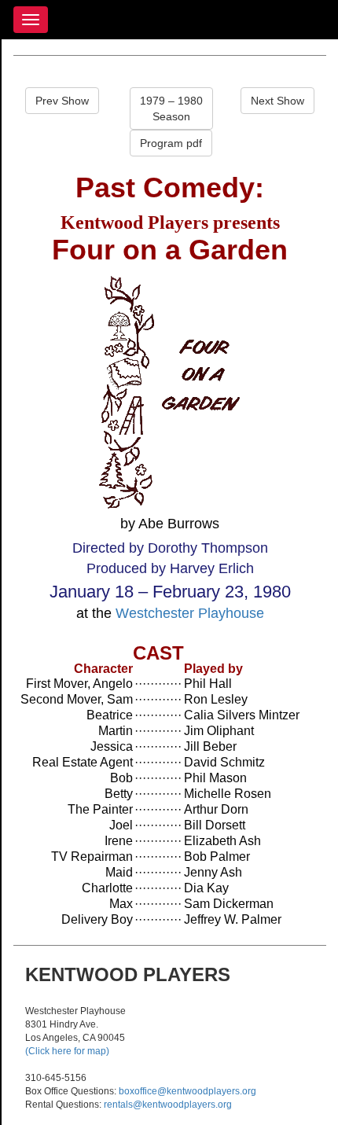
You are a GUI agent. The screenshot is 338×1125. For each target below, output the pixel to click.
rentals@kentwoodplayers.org (168, 1104)
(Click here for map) (67, 1051)
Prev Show (62, 100)
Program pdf (171, 143)
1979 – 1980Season (171, 108)
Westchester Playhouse (190, 613)
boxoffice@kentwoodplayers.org (187, 1091)
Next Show (277, 100)
